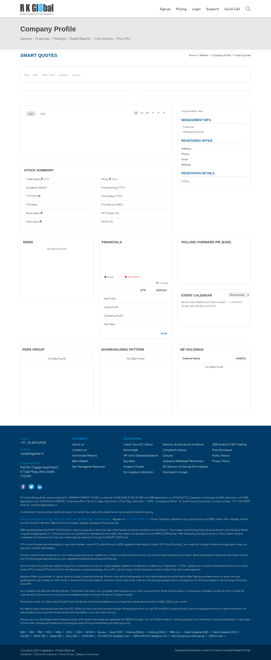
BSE (31, 114)
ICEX (78, 632)
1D (136, 112)
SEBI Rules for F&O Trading (229, 444)
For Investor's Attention (139, 472)
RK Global (36, 9)
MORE (164, 333)
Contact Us (79, 450)
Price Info (123, 39)
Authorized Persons (84, 455)
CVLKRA (24, 636)
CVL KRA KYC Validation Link (113, 636)
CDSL (69, 632)
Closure (167, 455)
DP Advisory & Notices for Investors (185, 466)
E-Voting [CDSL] (156, 632)
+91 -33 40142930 (33, 443)
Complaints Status (174, 450)
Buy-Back (129, 461)
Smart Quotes (243, 55)
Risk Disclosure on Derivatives (187, 636)
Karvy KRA (71, 636)
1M (141, 112)
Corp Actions (103, 39)
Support (212, 9)
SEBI (22, 632)
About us (78, 444)
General (26, 39)
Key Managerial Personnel (88, 466)
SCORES (130, 519)
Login (196, 9)
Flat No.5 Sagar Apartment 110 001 (39, 471)
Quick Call (232, 9)
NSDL (58, 632)
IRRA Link (175, 632)
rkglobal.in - (48, 650)
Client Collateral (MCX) (224, 632)
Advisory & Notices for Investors (183, 444)
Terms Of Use (66, 654)
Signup (165, 9)
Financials (42, 39)
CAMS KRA (87, 636)
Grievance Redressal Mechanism (183, 461)
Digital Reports (80, 39)
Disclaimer (26, 654)
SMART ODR (144, 519)
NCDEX (90, 632)
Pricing (181, 9)
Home (192, 55)
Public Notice (221, 455)
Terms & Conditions (45, 654)
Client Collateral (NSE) (196, 632)
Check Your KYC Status (138, 444)
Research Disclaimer (88, 654)
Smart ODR (116, 632)
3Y (158, 112)
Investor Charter (134, 466)
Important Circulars (175, 472)
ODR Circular (216, 636)
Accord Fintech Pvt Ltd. (238, 650)
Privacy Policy (221, 461)
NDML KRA (40, 636)
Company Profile (221, 55)
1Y (153, 112)
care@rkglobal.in (32, 454)
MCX (48, 632)
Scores (101, 632)
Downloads (131, 450)
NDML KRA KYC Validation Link (150, 636)
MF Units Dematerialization (141, 455)
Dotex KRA (56, 636)
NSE (42, 114)
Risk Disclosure (222, 450)
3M (147, 112)
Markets (204, 55)
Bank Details (80, 461)
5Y (164, 112)
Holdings (59, 39)
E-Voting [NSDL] (135, 632)
